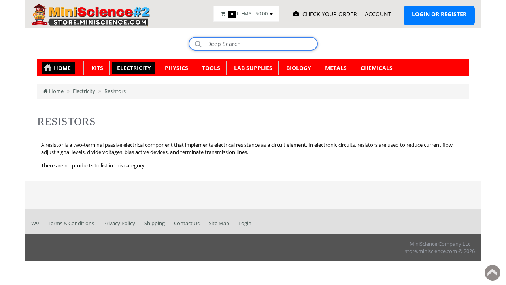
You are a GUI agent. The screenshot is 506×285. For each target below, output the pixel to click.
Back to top (492, 272)
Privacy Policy (119, 223)
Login (244, 223)
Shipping (154, 223)
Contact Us (187, 223)
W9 (35, 223)
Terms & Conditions (71, 223)
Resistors (115, 91)
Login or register (439, 14)
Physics (175, 68)
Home (62, 68)
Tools (209, 68)
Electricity (132, 68)
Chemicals (375, 68)
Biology (297, 68)
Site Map (219, 223)
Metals (334, 68)
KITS (95, 68)
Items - (249, 13)
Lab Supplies (251, 68)
